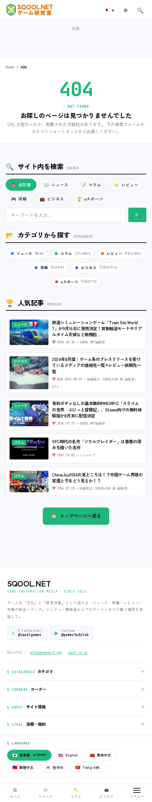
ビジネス (52, 199)
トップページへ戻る (76, 515)
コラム (91, 185)
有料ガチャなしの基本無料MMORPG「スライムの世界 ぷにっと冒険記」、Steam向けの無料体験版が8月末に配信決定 (96, 409)
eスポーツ (90, 199)
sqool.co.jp (77, 652)
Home (10, 67)
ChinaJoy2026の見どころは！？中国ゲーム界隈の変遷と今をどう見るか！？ (97, 477)
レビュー (126, 185)
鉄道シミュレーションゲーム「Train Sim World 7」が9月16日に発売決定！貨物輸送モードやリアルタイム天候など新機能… (97, 328)
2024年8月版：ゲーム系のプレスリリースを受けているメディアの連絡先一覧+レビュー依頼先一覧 (96, 365)
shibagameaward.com (46, 652)
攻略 (19, 199)
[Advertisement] (76, 42)
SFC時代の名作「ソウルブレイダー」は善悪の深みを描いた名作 (96, 444)
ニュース (56, 185)
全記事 (21, 185)
